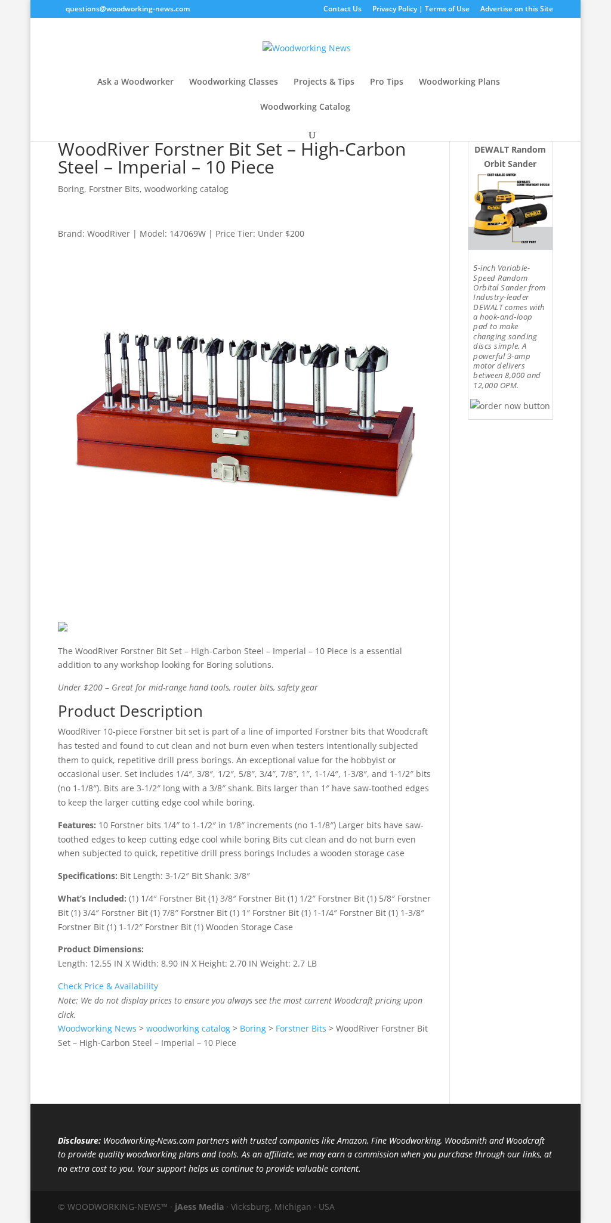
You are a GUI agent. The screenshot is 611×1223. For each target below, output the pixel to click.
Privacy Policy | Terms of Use (421, 9)
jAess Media (199, 1206)
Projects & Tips (324, 82)
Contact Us (342, 9)
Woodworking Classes (233, 82)
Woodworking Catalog (305, 107)
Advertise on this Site (516, 9)
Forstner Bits (114, 188)
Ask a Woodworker (135, 82)
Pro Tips (386, 82)
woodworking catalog (186, 188)
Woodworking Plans (459, 82)
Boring (71, 188)
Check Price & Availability (108, 986)
